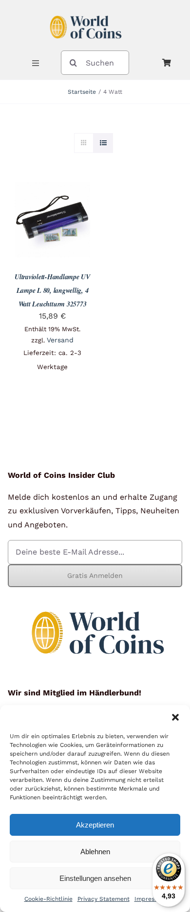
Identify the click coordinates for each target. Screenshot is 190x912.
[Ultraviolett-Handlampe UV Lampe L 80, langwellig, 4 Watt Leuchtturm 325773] (52, 189)
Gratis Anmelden (95, 575)
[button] (175, 717)
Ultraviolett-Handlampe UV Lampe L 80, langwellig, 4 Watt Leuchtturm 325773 (52, 290)
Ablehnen (95, 851)
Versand (60, 340)
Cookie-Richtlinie (48, 898)
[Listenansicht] (103, 143)
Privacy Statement (103, 898)
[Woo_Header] (85, 11)
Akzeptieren (95, 825)
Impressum (150, 898)
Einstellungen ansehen (95, 878)
